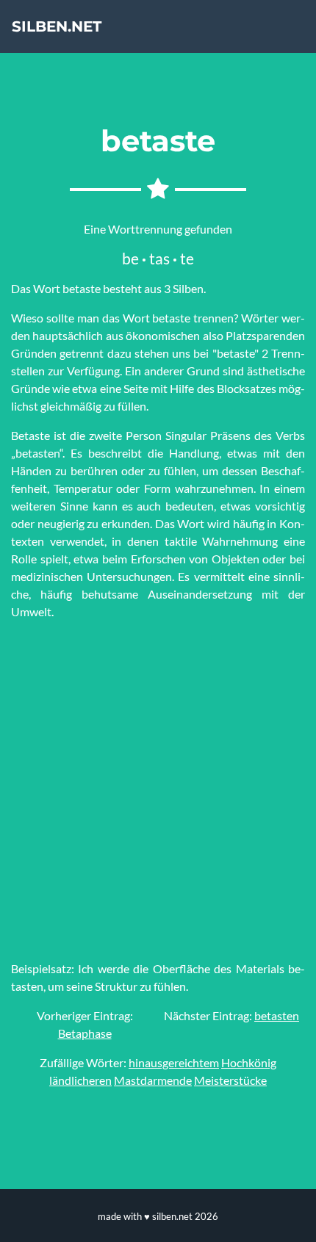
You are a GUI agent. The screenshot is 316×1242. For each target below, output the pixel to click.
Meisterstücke (230, 1080)
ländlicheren (80, 1080)
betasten (276, 1015)
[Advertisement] (158, 790)
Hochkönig (248, 1062)
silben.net (56, 26)
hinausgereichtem (174, 1062)
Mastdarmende (153, 1080)
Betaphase (85, 1033)
